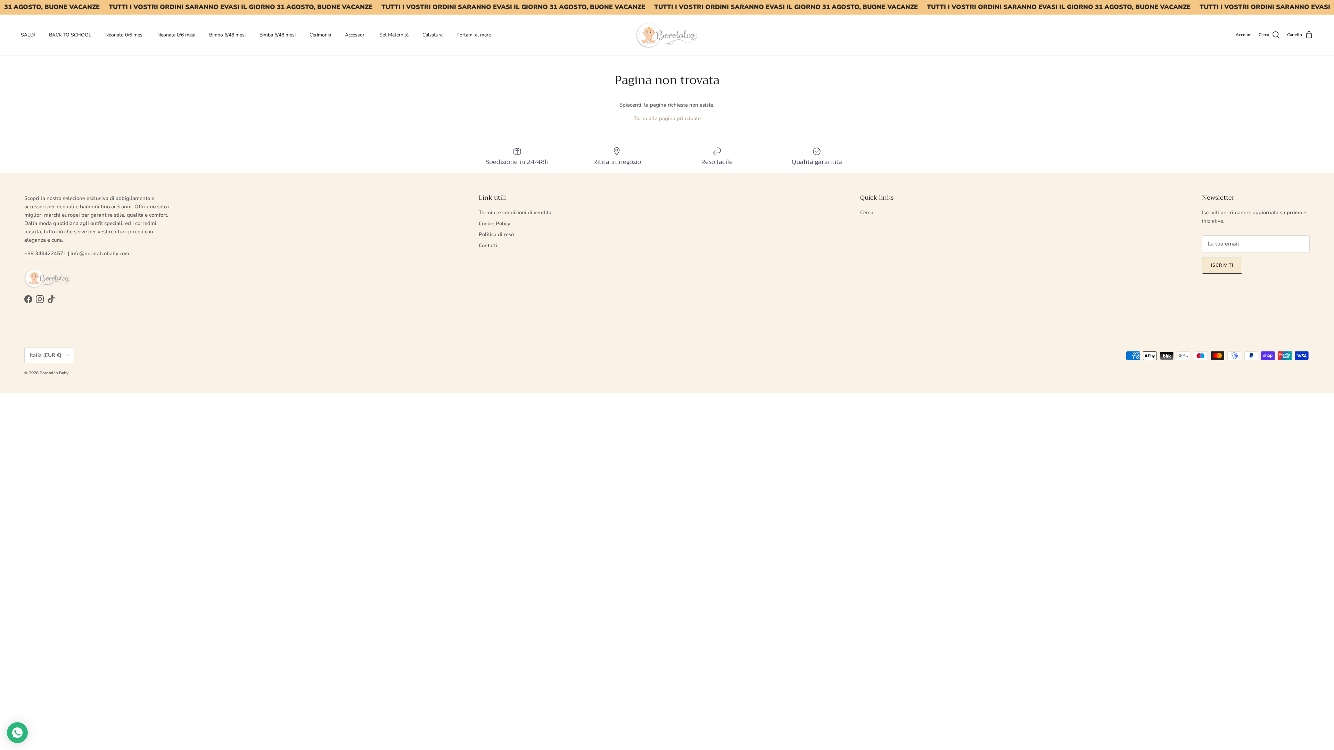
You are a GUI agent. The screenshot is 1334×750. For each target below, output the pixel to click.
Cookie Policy (494, 223)
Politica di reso (496, 234)
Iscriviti (1222, 265)
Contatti (488, 245)
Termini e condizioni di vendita (515, 212)
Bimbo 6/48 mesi (227, 35)
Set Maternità (394, 35)
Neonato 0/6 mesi (124, 35)
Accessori (355, 35)
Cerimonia (320, 35)
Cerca (866, 212)
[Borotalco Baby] (667, 35)
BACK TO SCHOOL (70, 35)
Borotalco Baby (54, 373)
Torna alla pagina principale (667, 118)
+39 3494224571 (45, 253)
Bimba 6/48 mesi (278, 35)
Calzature (432, 35)
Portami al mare (473, 35)
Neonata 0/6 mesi (176, 35)
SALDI (28, 35)
